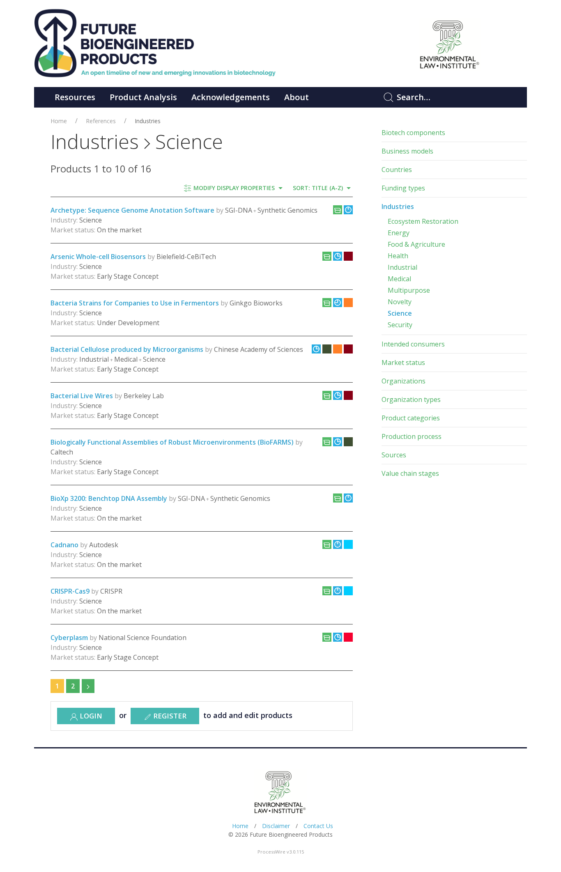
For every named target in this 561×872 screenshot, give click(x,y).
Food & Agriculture (416, 244)
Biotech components (413, 132)
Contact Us (318, 826)
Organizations (403, 381)
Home (59, 121)
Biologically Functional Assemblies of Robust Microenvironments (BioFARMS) (173, 442)
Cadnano (64, 544)
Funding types (403, 188)
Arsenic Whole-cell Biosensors (98, 256)
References (101, 121)
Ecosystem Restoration (423, 221)
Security (400, 324)
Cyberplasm (69, 637)
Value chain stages (410, 473)
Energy (398, 232)
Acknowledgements (230, 97)
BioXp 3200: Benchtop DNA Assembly (109, 498)
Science (400, 313)
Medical (399, 278)
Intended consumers (413, 344)
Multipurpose (409, 290)
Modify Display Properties (234, 188)
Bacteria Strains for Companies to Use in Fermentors (135, 302)
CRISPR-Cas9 (70, 591)
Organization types (411, 399)
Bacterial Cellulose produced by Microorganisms (127, 349)
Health (398, 255)
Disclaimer (276, 826)
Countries (397, 169)
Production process (411, 436)
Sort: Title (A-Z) (319, 188)
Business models (407, 151)
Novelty (400, 301)
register (169, 716)
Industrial (402, 267)
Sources (394, 454)
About (296, 97)
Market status (403, 362)
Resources (75, 97)
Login (90, 716)
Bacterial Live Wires (82, 395)
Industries (148, 121)
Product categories (411, 417)
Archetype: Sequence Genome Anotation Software (132, 210)
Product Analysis (143, 97)
